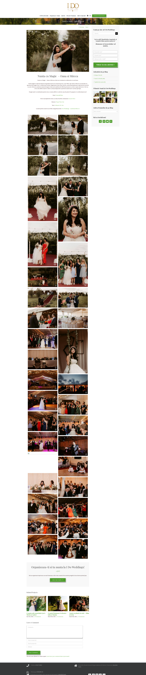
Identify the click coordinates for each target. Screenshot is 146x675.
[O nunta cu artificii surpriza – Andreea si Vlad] (96, 100)
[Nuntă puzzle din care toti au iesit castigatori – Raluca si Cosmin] (108, 94)
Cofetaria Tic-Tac (59, 105)
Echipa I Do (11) (98, 75)
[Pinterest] (110, 121)
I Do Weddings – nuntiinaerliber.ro (71, 108)
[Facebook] (100, 121)
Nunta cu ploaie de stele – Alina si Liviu (79, 614)
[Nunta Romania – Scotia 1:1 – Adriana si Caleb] (102, 94)
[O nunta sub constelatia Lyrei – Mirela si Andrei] (36, 603)
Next (87, 27)
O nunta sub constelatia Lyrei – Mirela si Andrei (36, 614)
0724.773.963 (38, 665)
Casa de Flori (72, 98)
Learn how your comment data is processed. (58, 656)
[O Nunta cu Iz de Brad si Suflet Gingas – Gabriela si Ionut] (114, 100)
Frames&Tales (59, 95)
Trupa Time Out (60, 102)
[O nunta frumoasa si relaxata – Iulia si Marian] (58, 603)
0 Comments (38, 616)
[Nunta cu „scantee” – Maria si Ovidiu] (96, 94)
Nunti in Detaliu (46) (99, 78)
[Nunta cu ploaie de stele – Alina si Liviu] (79, 603)
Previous (81, 27)
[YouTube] (107, 121)
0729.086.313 (40, 672)
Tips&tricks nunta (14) (99, 82)
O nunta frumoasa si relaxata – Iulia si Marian (57, 614)
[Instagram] (104, 121)
